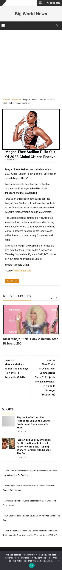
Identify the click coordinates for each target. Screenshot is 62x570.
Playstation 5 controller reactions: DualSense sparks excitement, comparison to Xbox (34, 422)
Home (6, 99)
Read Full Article (22, 270)
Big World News (31, 13)
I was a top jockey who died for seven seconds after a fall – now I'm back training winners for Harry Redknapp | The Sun (34, 446)
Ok (31, 565)
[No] (58, 560)
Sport (8, 409)
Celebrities (16, 99)
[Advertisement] (31, 61)
